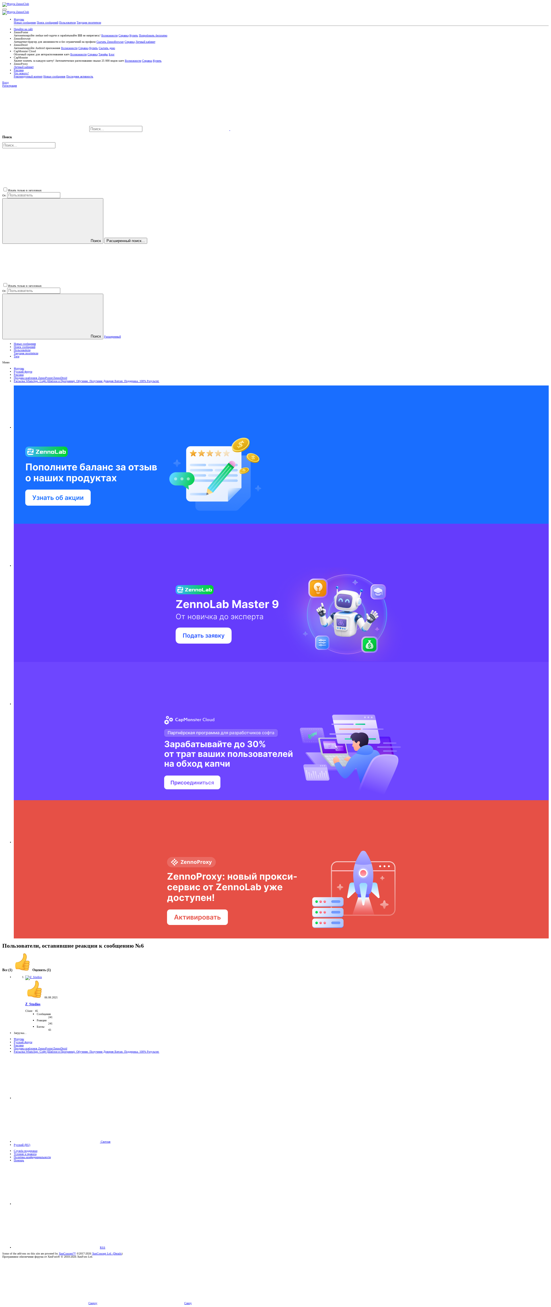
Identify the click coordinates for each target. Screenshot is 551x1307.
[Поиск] (186, 129)
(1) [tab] (7, 970)
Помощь (19, 1160)
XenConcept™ (67, 1253)
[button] (4, 9)
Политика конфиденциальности (32, 1157)
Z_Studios (32, 1004)
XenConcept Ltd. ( (103, 1253)
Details (118, 1253)
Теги (16, 356)
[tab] (32, 970)
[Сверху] (57, 1203)
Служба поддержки (25, 1150)
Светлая (105, 1141)
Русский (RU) (22, 1144)
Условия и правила (25, 1154)
